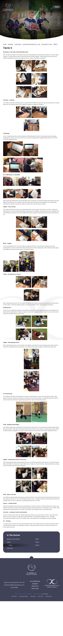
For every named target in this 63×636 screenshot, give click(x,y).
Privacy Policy (40, 596)
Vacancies (35, 583)
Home (4, 44)
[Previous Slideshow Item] (59, 18)
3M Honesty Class (46, 44)
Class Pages (17, 44)
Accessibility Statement (23, 596)
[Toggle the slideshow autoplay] (59, 24)
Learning (10, 44)
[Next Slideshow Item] (59, 21)
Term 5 (55, 44)
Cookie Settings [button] (48, 596)
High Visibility (32, 596)
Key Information (35, 581)
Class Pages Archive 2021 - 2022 (31, 44)
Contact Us (35, 586)
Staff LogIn (35, 588)
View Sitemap (14, 596)
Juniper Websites (45, 593)
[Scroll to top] (31, 558)
